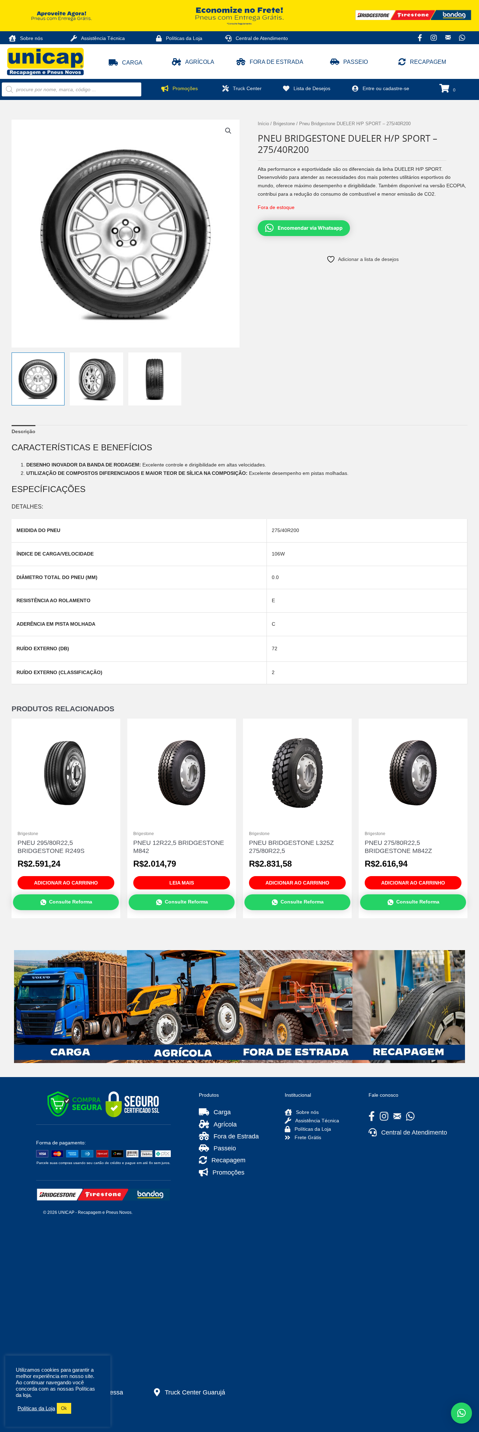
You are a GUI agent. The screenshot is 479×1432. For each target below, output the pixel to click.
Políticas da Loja (36, 1408)
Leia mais (181, 883)
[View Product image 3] (154, 378)
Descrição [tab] (23, 431)
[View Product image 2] (96, 378)
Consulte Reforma (70, 902)
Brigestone (284, 123)
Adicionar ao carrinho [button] (66, 883)
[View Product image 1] (38, 378)
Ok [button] (64, 1408)
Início (263, 123)
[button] (125, 63)
